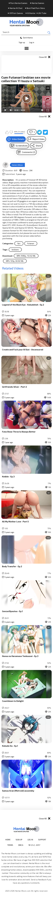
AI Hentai (31, 13)
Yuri (18, 243)
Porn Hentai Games (18, 3)
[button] (26, 48)
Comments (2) (28, 152)
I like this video (7, 132)
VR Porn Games (16, 13)
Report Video (38, 139)
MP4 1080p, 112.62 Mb (26, 256)
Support (42, 840)
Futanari (30, 243)
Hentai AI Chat (16, 8)
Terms (10, 845)
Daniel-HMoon (17, 165)
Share (38, 145)
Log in (31, 42)
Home (7, 840)
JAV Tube (42, 13)
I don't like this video (11, 132)
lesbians (15, 250)
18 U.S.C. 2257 (34, 845)
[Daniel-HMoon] (5, 165)
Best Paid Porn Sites (36, 8)
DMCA (20, 845)
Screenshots (22, 145)
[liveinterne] (45, 845)
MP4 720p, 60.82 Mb (15, 261)
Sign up (22, 42)
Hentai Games (38, 3)
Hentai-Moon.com (23, 891)
